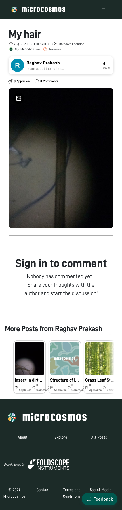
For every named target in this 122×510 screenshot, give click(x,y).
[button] (29, 367)
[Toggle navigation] (103, 9)
